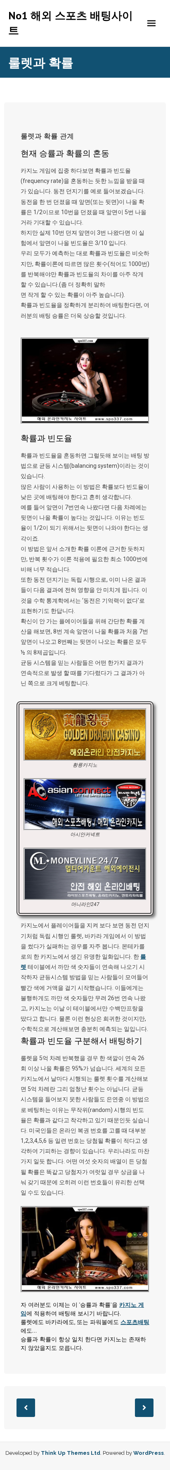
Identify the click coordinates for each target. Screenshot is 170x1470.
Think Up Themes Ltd (70, 1453)
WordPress (148, 1453)
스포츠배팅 (134, 1322)
